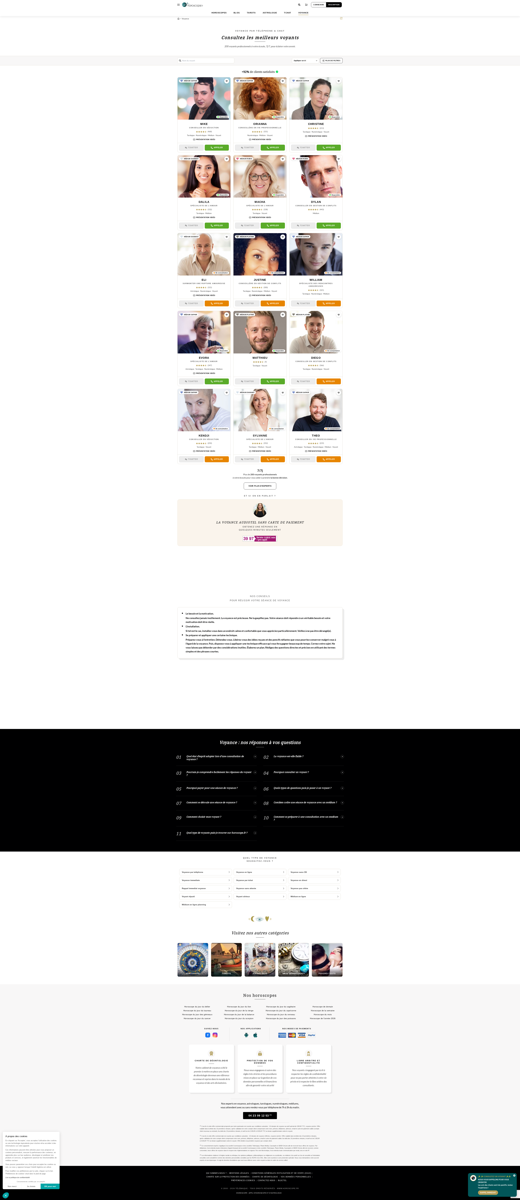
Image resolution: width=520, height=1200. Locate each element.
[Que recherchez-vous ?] (299, 5)
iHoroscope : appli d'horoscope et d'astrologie (259, 1193)
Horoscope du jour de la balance (239, 1014)
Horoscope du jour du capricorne (281, 1010)
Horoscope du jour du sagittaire (280, 1007)
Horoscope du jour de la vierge (239, 1010)
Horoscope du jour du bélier (197, 1007)
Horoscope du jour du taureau (197, 1010)
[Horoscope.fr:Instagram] (215, 1035)
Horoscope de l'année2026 (323, 1018)
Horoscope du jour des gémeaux (197, 1014)
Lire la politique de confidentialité (17, 1177)
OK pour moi (50, 1186)
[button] (5, 1195)
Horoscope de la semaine (323, 1010)
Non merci (12, 1186)
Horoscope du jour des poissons (281, 1018)
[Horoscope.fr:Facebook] (207, 1035)
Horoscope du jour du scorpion (239, 1018)
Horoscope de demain (323, 1007)
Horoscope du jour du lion (239, 1007)
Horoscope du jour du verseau (281, 1014)
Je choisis (31, 1186)
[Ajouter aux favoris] (226, 81)
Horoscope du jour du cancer (197, 1018)
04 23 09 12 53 (260, 1115)
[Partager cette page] (341, 18)
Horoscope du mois (323, 1014)
